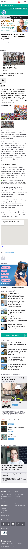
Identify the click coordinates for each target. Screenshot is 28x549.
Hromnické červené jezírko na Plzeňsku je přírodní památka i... (17, 344)
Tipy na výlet (5, 17)
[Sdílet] (4, 86)
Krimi (3, 270)
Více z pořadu (6, 340)
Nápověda (17, 496)
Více (21, 17)
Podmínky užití (18, 543)
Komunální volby (6, 496)
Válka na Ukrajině (6, 494)
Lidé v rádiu (18, 499)
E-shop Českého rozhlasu (10, 374)
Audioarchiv (18, 8)
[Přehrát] (3, 80)
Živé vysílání (5, 280)
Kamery (25, 8)
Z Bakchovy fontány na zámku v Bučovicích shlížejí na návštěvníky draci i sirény (17, 359)
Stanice (3, 499)
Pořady (4, 277)
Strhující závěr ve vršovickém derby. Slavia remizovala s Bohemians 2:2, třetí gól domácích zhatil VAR (13, 479)
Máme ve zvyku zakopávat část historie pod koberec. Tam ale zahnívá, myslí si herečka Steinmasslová (12, 468)
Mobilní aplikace (5, 515)
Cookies (3, 543)
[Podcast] (1, 86)
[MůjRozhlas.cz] (3, 50)
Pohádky (4, 274)
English (3, 545)
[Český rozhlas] (5, 2)
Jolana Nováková (7, 68)
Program (11, 8)
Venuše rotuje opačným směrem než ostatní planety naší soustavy (16, 326)
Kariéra (17, 501)
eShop (3, 501)
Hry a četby (5, 267)
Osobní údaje (10, 543)
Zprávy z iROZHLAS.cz (8, 445)
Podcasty (4, 513)
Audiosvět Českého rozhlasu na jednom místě (12, 287)
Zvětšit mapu (4, 246)
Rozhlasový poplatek (20, 505)
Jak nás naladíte (19, 494)
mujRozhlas (4, 263)
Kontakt (17, 503)
